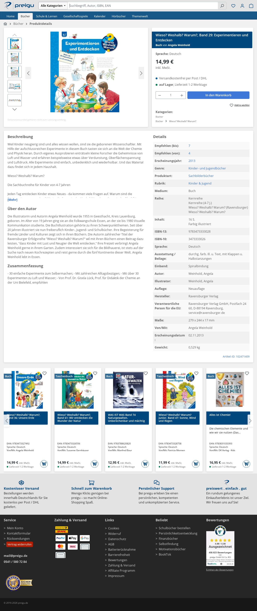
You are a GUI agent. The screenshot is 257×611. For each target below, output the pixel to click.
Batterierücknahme (122, 549)
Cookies (113, 528)
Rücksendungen (18, 539)
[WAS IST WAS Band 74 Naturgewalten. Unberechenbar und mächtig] (128, 390)
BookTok (165, 554)
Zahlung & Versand (121, 565)
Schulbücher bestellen (174, 528)
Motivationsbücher (172, 549)
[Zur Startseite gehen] (19, 5)
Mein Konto (15, 528)
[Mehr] (12, 200)
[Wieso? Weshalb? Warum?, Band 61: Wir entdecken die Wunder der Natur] (77, 390)
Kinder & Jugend (200, 183)
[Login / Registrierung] (242, 5)
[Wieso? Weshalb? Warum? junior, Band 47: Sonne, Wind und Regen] (179, 390)
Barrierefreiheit (119, 555)
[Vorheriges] (28, 73)
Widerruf (114, 534)
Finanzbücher (168, 539)
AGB (111, 544)
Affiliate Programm (121, 570)
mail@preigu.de (15, 556)
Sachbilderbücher (201, 176)
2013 (192, 161)
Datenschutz (117, 539)
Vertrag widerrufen (20, 544)
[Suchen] (222, 5)
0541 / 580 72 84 (15, 562)
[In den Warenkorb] (44, 464)
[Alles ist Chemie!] (229, 390)
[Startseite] (5, 24)
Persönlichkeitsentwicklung (178, 533)
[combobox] (143, 5)
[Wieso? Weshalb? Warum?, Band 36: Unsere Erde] (27, 390)
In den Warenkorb (218, 95)
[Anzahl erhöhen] (182, 95)
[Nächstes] (141, 73)
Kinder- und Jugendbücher (207, 168)
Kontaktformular (19, 533)
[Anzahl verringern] (159, 95)
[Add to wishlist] (44, 374)
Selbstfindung (168, 544)
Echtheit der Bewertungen (219, 569)
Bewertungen (117, 560)
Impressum (116, 576)
